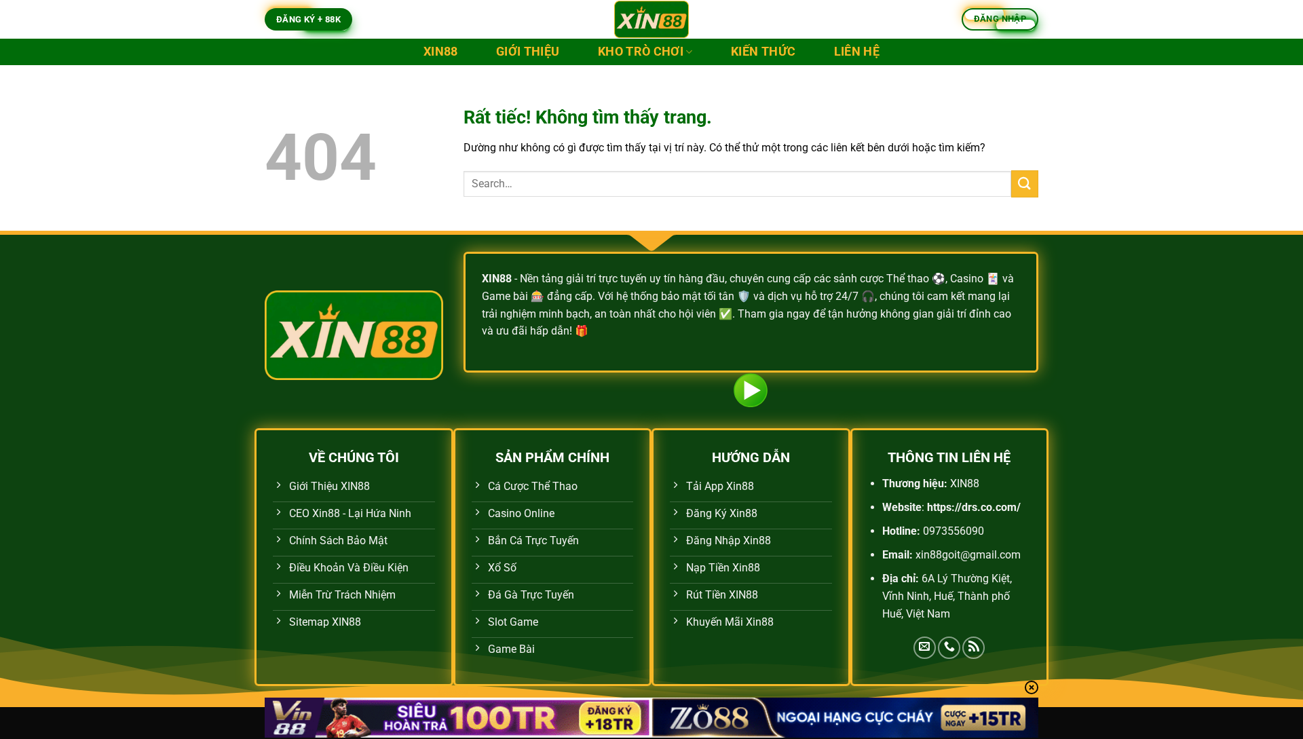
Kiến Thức (763, 51)
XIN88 (440, 51)
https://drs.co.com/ (974, 507)
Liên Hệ (857, 51)
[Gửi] (1024, 183)
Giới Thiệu (528, 51)
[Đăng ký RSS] (973, 648)
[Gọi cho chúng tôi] (949, 648)
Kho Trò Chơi (640, 51)
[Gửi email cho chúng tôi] (924, 648)
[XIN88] (651, 19)
